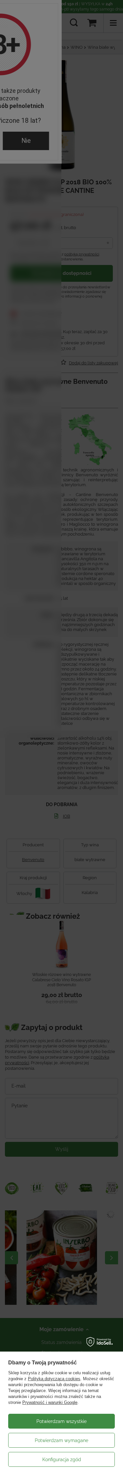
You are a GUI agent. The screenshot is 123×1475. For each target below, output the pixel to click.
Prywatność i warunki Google (49, 1402)
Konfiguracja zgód (61, 1459)
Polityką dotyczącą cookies (54, 1378)
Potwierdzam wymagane (61, 1440)
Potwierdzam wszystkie (61, 1421)
